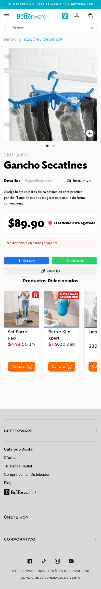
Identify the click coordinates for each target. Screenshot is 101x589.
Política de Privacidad (68, 571)
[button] (50, 430)
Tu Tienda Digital (18, 466)
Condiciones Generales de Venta (50, 577)
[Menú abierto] (10, 16)
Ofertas (10, 457)
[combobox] (50, 27)
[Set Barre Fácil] (21, 309)
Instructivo (82, 180)
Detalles (12, 180)
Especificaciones (38, 180)
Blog (8, 483)
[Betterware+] (20, 492)
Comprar (19, 366)
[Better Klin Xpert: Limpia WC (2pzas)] (61, 309)
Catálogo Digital (18, 449)
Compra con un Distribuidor (27, 474)
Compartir (29, 260)
